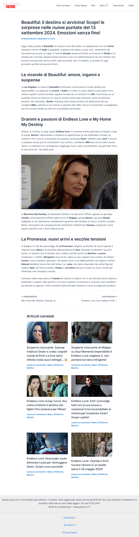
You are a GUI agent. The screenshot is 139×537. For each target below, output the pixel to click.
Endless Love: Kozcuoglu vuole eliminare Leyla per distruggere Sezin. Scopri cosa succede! (47, 462)
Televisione (118, 5)
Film (93, 5)
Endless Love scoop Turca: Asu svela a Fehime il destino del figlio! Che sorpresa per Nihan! (47, 405)
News (50, 365)
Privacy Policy (69, 532)
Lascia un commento (36, 365)
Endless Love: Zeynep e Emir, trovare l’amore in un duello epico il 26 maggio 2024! (90, 465)
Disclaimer (69, 517)
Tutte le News (63, 5)
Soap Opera (81, 5)
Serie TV (104, 5)
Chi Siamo (69, 525)
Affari (131, 5)
